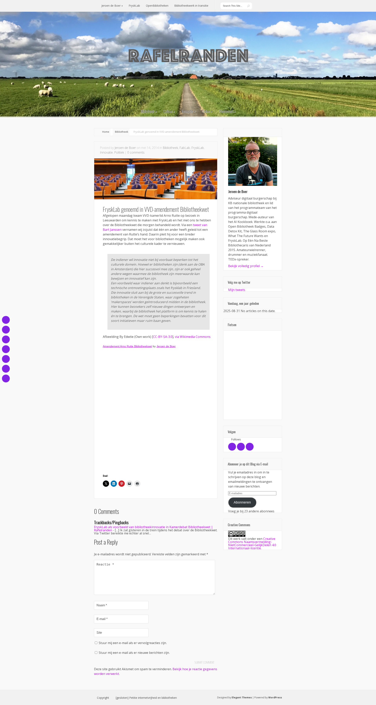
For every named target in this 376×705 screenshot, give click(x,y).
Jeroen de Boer (125, 148)
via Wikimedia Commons (193, 337)
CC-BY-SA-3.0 (162, 337)
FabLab (184, 148)
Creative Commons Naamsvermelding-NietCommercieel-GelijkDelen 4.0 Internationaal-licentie (252, 543)
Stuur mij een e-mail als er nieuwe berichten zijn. (134, 652)
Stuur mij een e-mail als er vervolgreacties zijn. (133, 643)
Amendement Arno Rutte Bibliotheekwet (127, 346)
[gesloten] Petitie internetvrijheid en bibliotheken (146, 697)
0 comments (136, 152)
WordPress (275, 697)
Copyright (103, 697)
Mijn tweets (236, 290)
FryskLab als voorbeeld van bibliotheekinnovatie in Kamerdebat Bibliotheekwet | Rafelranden (153, 528)
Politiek (119, 152)
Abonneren (242, 502)
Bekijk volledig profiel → (246, 266)
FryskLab (197, 148)
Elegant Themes (242, 697)
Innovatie (106, 152)
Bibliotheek (121, 131)
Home (105, 131)
